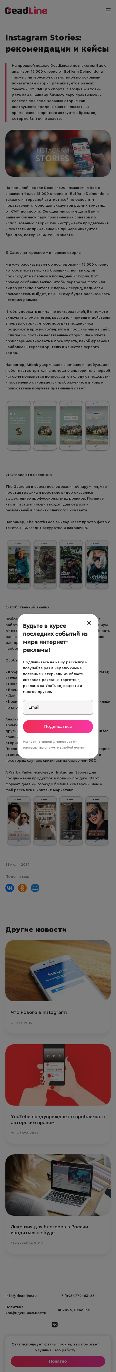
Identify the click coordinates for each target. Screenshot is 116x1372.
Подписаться (58, 726)
